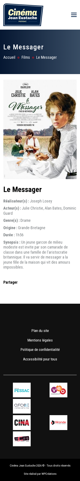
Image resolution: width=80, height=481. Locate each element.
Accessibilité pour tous (40, 359)
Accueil (9, 57)
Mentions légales (40, 340)
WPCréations (49, 473)
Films (26, 57)
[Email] (35, 291)
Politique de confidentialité (40, 349)
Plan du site (40, 330)
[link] (27, 317)
